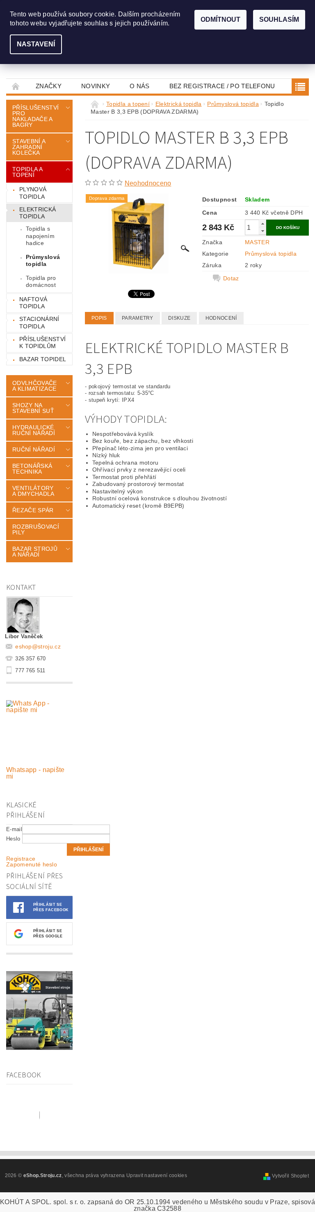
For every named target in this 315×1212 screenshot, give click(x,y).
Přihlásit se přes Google (48, 933)
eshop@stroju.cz (38, 646)
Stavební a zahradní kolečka (28, 147)
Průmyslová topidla (43, 261)
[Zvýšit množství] (262, 223)
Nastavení (36, 44)
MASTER (257, 242)
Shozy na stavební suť (33, 408)
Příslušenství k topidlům (42, 343)
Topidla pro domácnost (41, 282)
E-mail (14, 829)
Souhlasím (279, 19)
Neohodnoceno (148, 183)
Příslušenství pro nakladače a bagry (35, 116)
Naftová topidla (33, 303)
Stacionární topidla (39, 323)
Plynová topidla (32, 193)
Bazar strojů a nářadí (34, 551)
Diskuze (179, 318)
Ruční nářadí (33, 449)
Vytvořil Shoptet (290, 1176)
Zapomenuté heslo (31, 864)
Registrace (20, 858)
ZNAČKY (49, 85)
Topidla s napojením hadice (40, 235)
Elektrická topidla (37, 213)
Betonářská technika (32, 469)
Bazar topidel (42, 359)
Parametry (137, 318)
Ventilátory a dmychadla (33, 491)
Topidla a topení (27, 172)
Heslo (13, 839)
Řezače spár (33, 510)
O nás (140, 85)
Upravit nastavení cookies (156, 1175)
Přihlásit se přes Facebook (50, 907)
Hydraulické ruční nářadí (33, 430)
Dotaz (231, 278)
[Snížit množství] (262, 231)
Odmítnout (220, 19)
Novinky (95, 85)
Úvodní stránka (16, 86)
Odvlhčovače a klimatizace (34, 386)
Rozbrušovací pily (35, 529)
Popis (99, 318)
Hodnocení (221, 318)
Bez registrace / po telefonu (222, 85)
